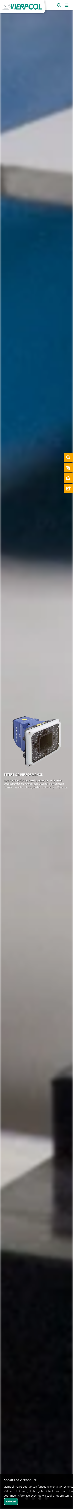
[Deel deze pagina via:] (67, 489)
